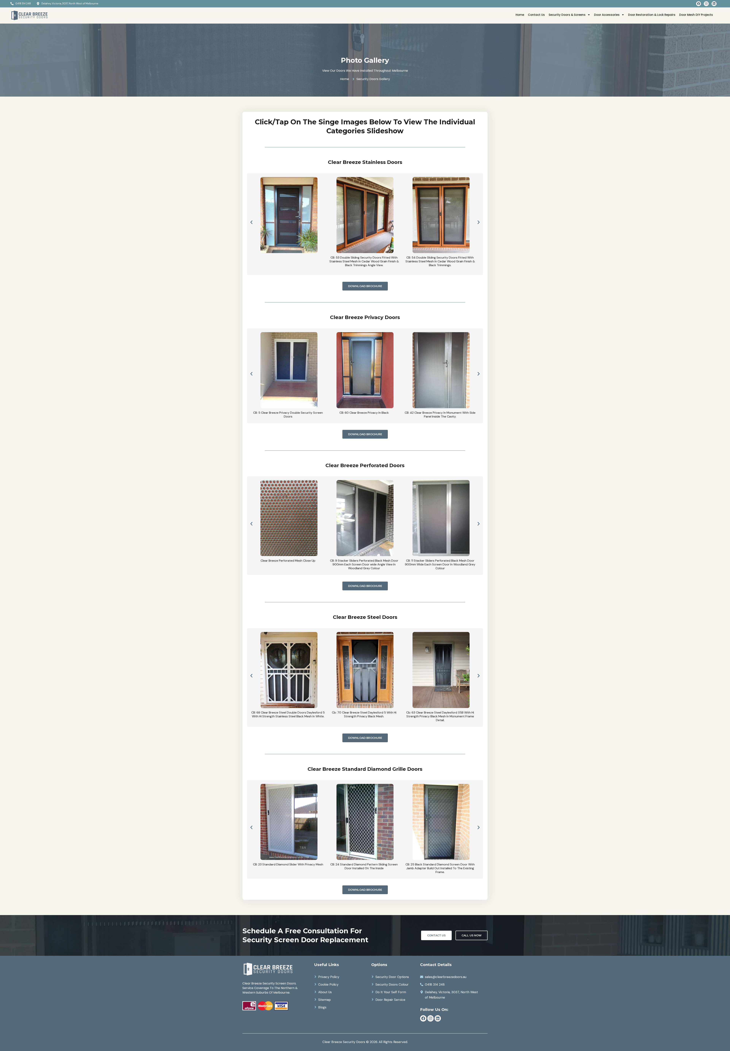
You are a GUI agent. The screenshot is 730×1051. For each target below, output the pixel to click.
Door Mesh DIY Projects (696, 15)
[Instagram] (706, 3)
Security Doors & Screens (567, 15)
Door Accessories (607, 15)
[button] (251, 222)
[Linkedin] (714, 3)
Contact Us (536, 15)
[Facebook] (698, 3)
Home (520, 15)
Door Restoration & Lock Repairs (651, 15)
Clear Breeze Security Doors (343, 1042)
